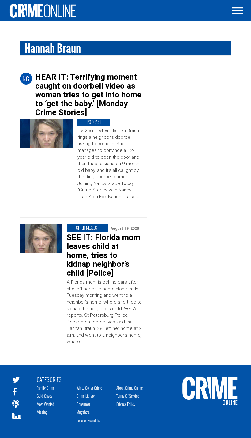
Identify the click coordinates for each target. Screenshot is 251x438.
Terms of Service (127, 396)
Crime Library (86, 396)
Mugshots (83, 412)
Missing (42, 412)
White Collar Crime (89, 388)
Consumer (83, 404)
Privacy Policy (125, 404)
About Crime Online (129, 388)
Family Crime (45, 388)
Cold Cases (44, 396)
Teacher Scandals (88, 420)
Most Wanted (45, 404)
